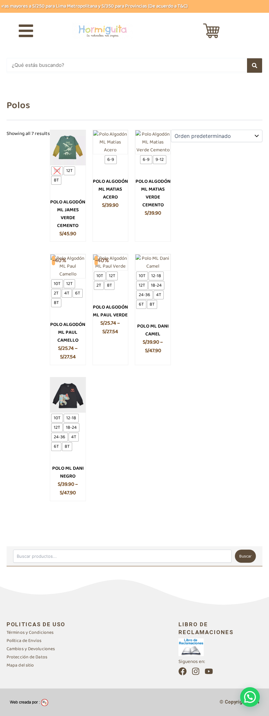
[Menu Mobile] (26, 31)
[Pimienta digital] (29, 702)
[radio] (57, 171)
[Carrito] (211, 31)
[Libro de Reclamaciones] (191, 647)
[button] (250, 697)
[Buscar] (254, 65)
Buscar (245, 556)
